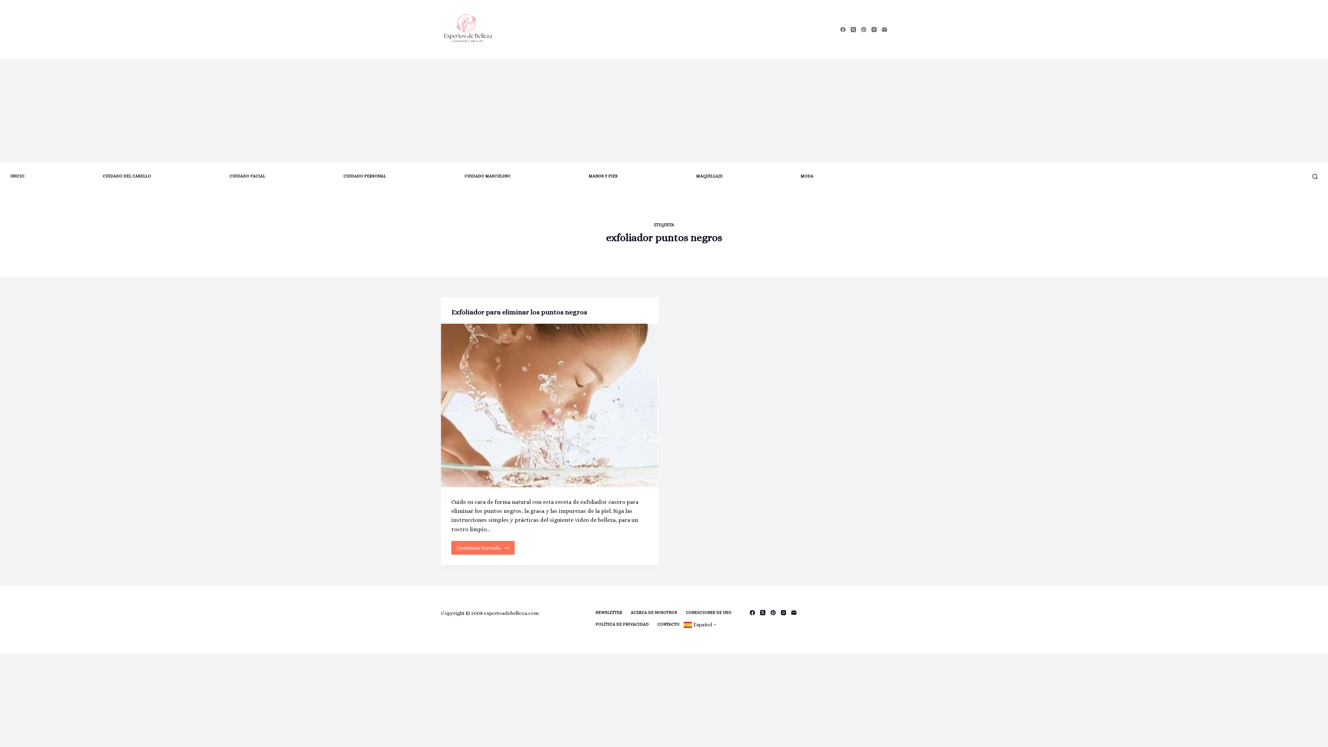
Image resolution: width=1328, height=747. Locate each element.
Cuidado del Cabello (127, 176)
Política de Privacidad (622, 624)
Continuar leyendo (482, 550)
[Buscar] (1315, 176)
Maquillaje (709, 176)
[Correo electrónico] (884, 29)
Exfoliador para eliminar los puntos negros (519, 312)
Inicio (17, 176)
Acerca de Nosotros (654, 612)
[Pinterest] (863, 29)
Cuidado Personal (364, 176)
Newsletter (609, 612)
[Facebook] (843, 29)
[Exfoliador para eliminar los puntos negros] (550, 405)
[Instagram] (874, 29)
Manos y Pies (603, 176)
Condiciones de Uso (708, 612)
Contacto (668, 624)
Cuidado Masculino (487, 176)
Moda (807, 176)
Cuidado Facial (247, 176)
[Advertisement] (664, 110)
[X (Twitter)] (853, 29)
